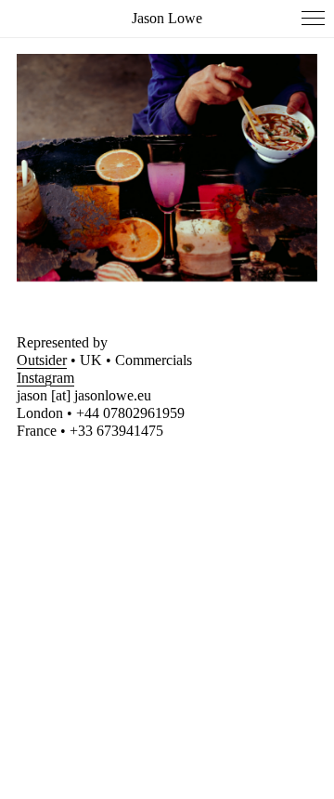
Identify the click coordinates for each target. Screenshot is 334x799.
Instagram (45, 378)
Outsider (42, 360)
